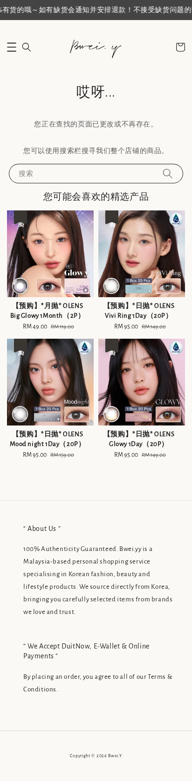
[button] (11, 47)
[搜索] (168, 173)
